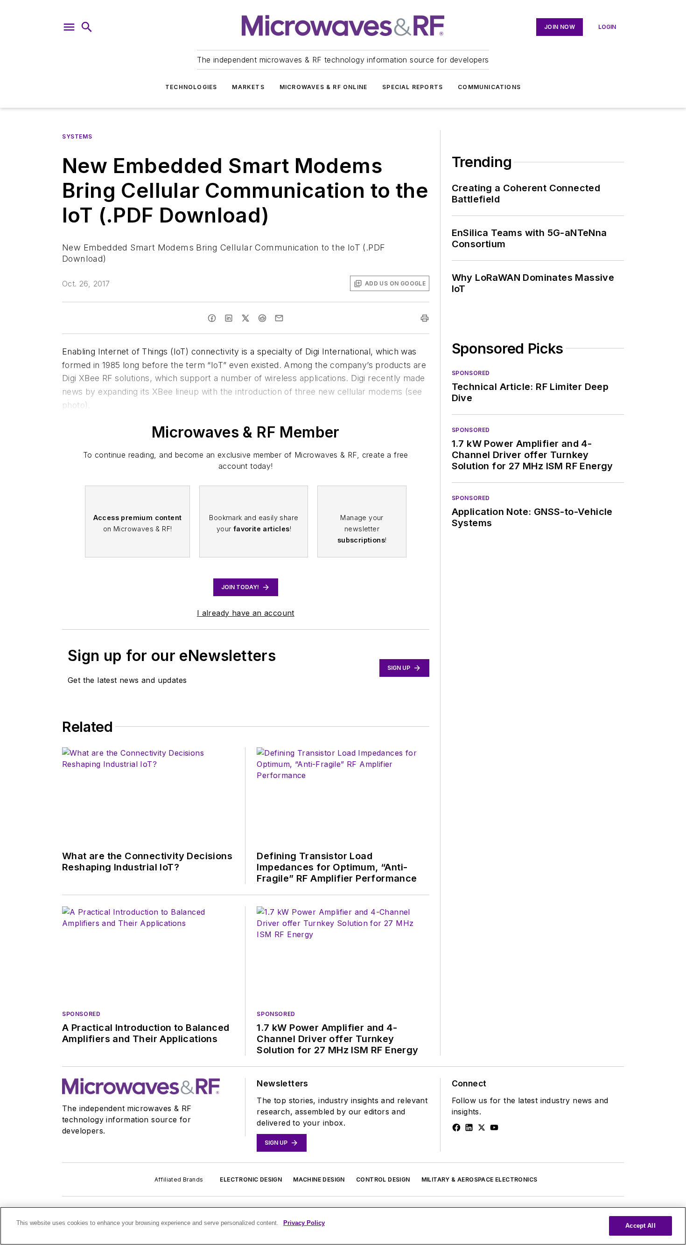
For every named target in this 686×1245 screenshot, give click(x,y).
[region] (343, 1226)
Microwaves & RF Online (323, 86)
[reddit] (262, 318)
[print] (424, 318)
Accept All (640, 1225)
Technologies (191, 86)
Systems (77, 136)
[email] (279, 318)
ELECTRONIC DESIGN (251, 1179)
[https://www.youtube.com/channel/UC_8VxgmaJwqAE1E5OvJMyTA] (494, 1127)
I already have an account (245, 613)
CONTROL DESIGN (383, 1179)
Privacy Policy (304, 1222)
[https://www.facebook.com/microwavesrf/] (456, 1127)
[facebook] (212, 318)
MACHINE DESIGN (319, 1179)
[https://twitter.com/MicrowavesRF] (481, 1127)
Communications (489, 86)
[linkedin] (228, 318)
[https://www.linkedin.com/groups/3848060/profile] (469, 1127)
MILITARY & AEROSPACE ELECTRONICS (479, 1179)
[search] (87, 27)
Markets (248, 86)
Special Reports (412, 86)
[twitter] (245, 318)
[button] (69, 27)
